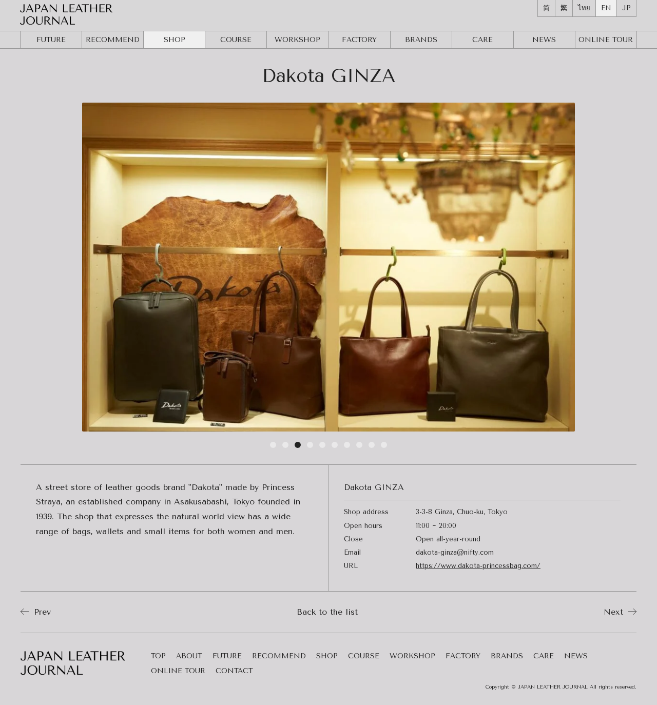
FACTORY (359, 39)
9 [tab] (372, 447)
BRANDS (421, 39)
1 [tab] (273, 447)
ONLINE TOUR (178, 671)
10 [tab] (384, 447)
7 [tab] (347, 447)
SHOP (174, 39)
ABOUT (189, 656)
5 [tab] (322, 447)
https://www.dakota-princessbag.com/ (478, 566)
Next (615, 612)
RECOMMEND (113, 39)
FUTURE (51, 39)
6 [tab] (335, 447)
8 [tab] (359, 447)
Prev (41, 612)
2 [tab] (285, 447)
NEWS (544, 39)
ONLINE (605, 39)
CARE (482, 39)
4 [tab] (310, 447)
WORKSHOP (297, 39)
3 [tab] (298, 447)
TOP (158, 656)
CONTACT (234, 671)
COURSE (236, 39)
